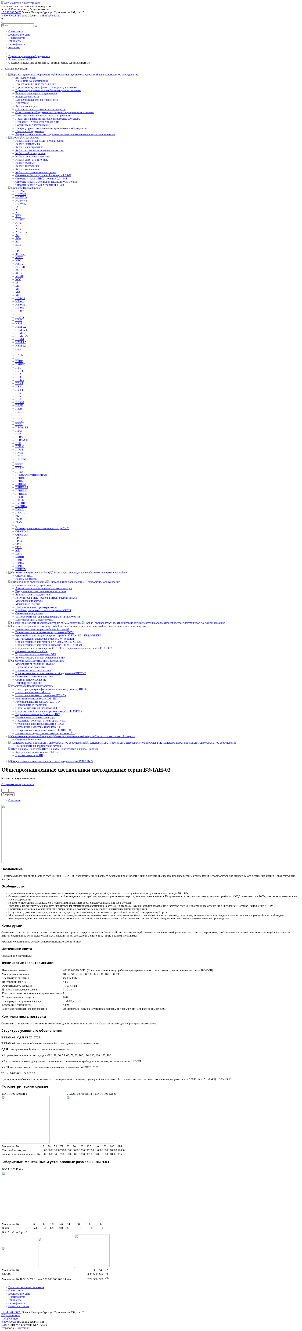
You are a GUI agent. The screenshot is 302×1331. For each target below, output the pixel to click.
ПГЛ (18, 443)
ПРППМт (21, 493)
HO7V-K (20, 203)
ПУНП (19, 509)
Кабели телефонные (27, 165)
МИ (17, 291)
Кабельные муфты (26, 578)
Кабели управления (27, 169)
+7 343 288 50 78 (11, 12)
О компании (15, 31)
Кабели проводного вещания (32, 156)
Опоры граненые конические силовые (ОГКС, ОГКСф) (48, 644)
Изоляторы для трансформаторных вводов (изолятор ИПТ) (50, 689)
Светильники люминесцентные (34, 676)
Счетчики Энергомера (28, 739)
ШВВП (19, 556)
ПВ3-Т (19, 383)
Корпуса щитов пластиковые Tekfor (36, 752)
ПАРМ (19, 354)
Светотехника (56, 660)
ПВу (18, 433)
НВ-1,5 (19, 317)
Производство (16, 37)
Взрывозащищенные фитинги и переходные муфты (46, 87)
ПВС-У (19, 421)
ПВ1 (18, 367)
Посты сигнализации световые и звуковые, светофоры (48, 118)
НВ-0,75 (20, 310)
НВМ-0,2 (20, 326)
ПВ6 (18, 395)
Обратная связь (10, 1315)
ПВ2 (18, 373)
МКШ (19, 295)
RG (17, 206)
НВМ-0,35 (21, 329)
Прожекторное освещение (31, 667)
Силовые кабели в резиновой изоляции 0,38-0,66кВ (46, 181)
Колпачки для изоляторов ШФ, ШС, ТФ (39, 698)
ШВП (18, 559)
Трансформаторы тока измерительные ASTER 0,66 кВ (47, 616)
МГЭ (18, 288)
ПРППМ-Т (21, 487)
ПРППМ (20, 484)
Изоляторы (46, 685)
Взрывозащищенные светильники (35, 83)
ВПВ (18, 244)
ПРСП (19, 496)
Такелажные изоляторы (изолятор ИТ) (38, 726)
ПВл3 (18, 408)
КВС (18, 260)
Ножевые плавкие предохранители (36, 607)
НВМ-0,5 (20, 332)
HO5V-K (20, 191)
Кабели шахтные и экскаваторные (35, 172)
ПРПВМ (20, 477)
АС (17, 235)
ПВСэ (19, 430)
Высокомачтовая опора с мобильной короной (42, 629)
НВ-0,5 (19, 307)
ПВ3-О (19, 380)
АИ (17, 213)
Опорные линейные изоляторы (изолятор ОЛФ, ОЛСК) (48, 711)
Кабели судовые (25, 162)
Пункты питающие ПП (29, 755)
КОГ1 (18, 269)
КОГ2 (18, 273)
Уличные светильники (28, 682)
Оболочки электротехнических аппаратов (40, 109)
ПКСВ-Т (20, 455)
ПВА (18, 399)
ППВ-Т (19, 468)
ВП (17, 241)
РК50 (18, 518)
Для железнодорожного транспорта (36, 99)
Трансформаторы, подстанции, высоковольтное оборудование (199, 742)
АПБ (18, 216)
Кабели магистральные (29, 146)
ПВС (18, 414)
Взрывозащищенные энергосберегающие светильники (48, 90)
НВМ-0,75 (21, 336)
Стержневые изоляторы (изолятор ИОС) (39, 723)
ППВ (18, 465)
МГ (17, 285)
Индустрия (21, 102)
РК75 (18, 522)
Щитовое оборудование (29, 131)
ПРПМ (19, 481)
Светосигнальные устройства (33, 585)
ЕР (17, 250)
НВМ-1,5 (20, 342)
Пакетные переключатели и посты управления (43, 115)
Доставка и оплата (19, 34)
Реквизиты (14, 40)
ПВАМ (19, 402)
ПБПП (19, 361)
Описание (14, 800)
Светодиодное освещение (30, 679)
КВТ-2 (19, 263)
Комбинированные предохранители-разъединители (46, 597)
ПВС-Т (19, 418)
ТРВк (18, 540)
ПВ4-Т (19, 389)
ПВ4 (18, 386)
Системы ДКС (24, 575)
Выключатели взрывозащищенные (36, 93)
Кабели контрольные (27, 143)
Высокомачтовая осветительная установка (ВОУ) (44, 632)
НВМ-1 (19, 339)
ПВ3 (18, 377)
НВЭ (18, 348)
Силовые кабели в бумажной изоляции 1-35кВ (43, 175)
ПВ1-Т (19, 370)
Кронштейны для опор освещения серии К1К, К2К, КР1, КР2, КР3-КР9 (58, 635)
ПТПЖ (19, 499)
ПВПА (19, 411)
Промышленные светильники (33, 670)
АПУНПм (21, 232)
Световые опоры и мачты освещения (124, 626)
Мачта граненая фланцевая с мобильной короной (44, 638)
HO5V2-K (21, 197)
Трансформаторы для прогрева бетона (38, 745)
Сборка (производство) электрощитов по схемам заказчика (190, 622)
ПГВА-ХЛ (21, 440)
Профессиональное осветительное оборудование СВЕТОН (50, 673)
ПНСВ (19, 462)
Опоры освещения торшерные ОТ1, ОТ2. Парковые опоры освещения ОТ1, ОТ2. (64, 648)
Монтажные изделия (27, 603)
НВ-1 (18, 314)
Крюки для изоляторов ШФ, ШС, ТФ (37, 701)
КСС (18, 279)
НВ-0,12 (20, 298)
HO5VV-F (21, 200)
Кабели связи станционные (31, 159)
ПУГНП (20, 503)
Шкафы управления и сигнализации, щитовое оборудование (51, 128)
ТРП (18, 544)
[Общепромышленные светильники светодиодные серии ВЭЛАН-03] (50, 761)
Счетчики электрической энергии (115, 736)
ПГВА (19, 436)
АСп (18, 238)
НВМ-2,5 (20, 345)
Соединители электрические (32, 124)
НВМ (18, 323)
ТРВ (18, 537)
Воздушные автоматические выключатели (40, 591)
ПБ (17, 358)
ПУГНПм (21, 506)
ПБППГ (20, 364)
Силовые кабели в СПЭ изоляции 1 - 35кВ (40, 184)
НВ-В (18, 320)
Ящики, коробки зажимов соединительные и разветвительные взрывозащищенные (65, 134)
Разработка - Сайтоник (15, 1327)
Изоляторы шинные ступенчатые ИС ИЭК (40, 695)
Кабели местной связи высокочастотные (39, 150)
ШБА (18, 553)
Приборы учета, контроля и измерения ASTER (43, 610)
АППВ (19, 225)
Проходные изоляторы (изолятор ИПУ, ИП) (41, 720)
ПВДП (19, 405)
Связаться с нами (18, 1306)
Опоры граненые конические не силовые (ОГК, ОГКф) (48, 641)
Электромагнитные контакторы (34, 619)
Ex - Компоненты (25, 77)
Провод (36, 187)
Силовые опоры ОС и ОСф (31, 651)
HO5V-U (20, 194)
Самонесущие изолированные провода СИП (42, 528)
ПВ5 (18, 392)
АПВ (18, 222)
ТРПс (18, 547)
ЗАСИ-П (20, 254)
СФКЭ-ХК (21, 534)
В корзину (8, 794)
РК (17, 515)
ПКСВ (19, 452)
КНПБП (20, 266)
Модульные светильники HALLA (35, 663)
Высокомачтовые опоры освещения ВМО (40, 657)
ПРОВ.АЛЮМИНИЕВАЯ (31, 474)
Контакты (14, 47)
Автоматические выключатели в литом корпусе (43, 588)
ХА (17, 550)
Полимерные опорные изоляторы (35, 717)
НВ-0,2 (19, 301)
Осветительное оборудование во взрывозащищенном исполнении (54, 112)
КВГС (19, 257)
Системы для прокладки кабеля (108, 572)
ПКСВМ (20, 458)
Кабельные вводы (26, 106)
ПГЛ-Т (19, 449)
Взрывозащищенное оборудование (117, 74)
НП (17, 351)
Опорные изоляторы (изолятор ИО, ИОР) (40, 707)
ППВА (19, 471)
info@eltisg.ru (52, 15)
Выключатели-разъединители (33, 594)
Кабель (35, 137)
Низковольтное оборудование (102, 581)
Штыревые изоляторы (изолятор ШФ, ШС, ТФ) (43, 730)
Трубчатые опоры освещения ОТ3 (35, 654)
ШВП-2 (19, 562)
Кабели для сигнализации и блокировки (39, 140)
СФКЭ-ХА (21, 531)
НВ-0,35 (20, 304)
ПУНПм (20, 512)
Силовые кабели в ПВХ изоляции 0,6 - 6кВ (41, 178)
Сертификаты (16, 44)
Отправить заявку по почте (17, 784)
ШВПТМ (20, 569)
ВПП (18, 247)
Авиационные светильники (32, 80)
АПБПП (20, 219)
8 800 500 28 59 (10, 15)
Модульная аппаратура (29, 600)
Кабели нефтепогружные (30, 153)
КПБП (19, 276)
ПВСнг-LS (21, 427)
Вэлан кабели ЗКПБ (27, 96)
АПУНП (20, 228)
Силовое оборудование (29, 613)
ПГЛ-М (19, 446)
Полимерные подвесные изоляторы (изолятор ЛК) (45, 733)
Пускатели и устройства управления (37, 121)
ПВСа (19, 424)
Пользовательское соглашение (26, 1287)
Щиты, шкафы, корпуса (84, 748)
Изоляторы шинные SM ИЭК (33, 692)
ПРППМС (21, 490)
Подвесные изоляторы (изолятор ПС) (37, 714)
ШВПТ (19, 566)
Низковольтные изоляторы (31, 704)
